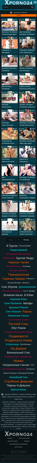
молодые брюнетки (18, 270)
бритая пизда (25, 258)
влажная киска (13, 295)
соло (32, 365)
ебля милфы (9, 258)
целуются (25, 283)
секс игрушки (13, 311)
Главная (9, 438)
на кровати (30, 369)
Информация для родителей (18, 444)
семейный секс (12, 357)
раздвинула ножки (18, 340)
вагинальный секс (18, 352)
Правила (27, 441)
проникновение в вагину (13, 369)
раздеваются (18, 336)
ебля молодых (25, 344)
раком (26, 311)
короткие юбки (18, 299)
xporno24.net (23, 451)
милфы (28, 303)
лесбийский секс (18, 377)
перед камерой (18, 250)
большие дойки (25, 246)
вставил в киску (14, 266)
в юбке (28, 295)
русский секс (18, 323)
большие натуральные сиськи (18, 332)
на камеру (26, 266)
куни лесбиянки (13, 303)
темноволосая (18, 274)
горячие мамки (13, 278)
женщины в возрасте (12, 291)
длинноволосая (27, 287)
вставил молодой (14, 283)
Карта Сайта (18, 447)
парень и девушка (18, 385)
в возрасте (30, 278)
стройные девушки (18, 381)
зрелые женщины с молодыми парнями (18, 373)
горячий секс (26, 357)
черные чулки (18, 262)
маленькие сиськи (18, 315)
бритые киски (18, 389)
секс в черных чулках (18, 320)
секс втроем (9, 286)
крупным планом (18, 307)
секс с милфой (29, 291)
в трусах (12, 245)
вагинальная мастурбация (18, 254)
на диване (18, 348)
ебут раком (18, 327)
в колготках (12, 344)
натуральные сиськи (16, 364)
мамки (18, 360)
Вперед (26, 240)
